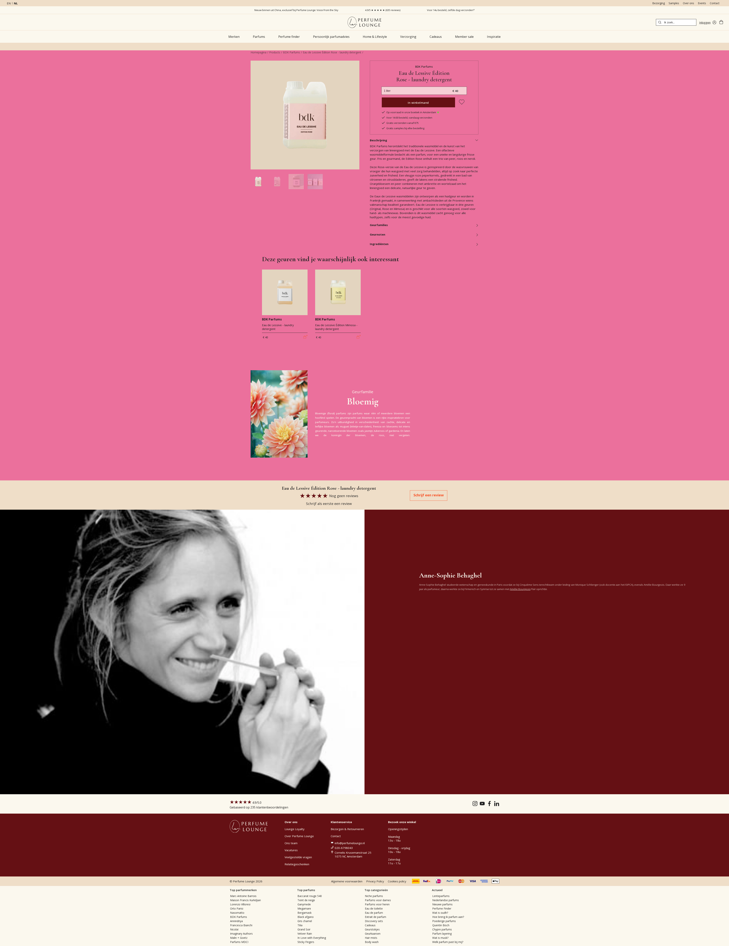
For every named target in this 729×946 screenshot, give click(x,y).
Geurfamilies (379, 225)
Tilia (299, 925)
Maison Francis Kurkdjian (245, 900)
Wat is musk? (440, 938)
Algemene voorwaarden (346, 881)
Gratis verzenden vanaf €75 (402, 123)
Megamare (304, 908)
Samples (674, 3)
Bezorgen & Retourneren (347, 829)
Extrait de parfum (375, 917)
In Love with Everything (311, 938)
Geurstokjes (372, 929)
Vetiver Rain (304, 933)
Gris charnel (304, 921)
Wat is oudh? (440, 912)
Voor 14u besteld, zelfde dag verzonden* (451, 10)
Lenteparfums (441, 896)
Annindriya (236, 921)
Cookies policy (397, 881)
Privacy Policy (375, 881)
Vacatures (291, 850)
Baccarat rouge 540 (309, 896)
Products (274, 52)
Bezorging (658, 3)
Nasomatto (237, 912)
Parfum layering (442, 933)
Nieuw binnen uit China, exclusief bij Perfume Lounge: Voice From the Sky (296, 10)
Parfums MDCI (239, 942)
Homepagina (258, 52)
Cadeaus (370, 925)
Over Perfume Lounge (299, 836)
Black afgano (305, 917)
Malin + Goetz (238, 938)
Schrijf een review (428, 495)
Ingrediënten (379, 244)
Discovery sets (374, 921)
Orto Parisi (236, 908)
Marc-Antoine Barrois (243, 896)
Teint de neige (306, 900)
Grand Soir (303, 929)
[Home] (364, 22)
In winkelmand (418, 102)
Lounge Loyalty (295, 829)
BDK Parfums (291, 52)
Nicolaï (234, 929)
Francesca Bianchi (241, 925)
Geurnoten (377, 234)
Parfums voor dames (378, 900)
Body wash (372, 942)
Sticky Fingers (305, 942)
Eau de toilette (374, 908)
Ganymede (304, 904)
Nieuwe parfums (442, 904)
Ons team (291, 843)
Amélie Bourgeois (520, 589)
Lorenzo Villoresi (240, 904)
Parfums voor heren (377, 904)
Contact (715, 3)
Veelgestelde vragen (298, 857)
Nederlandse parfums (445, 900)
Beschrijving (378, 140)
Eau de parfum (374, 912)
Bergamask (304, 912)
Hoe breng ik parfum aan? (448, 917)
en (9, 3)
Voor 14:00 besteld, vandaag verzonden (409, 117)
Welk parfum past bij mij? (447, 942)
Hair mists (371, 938)
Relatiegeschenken (297, 864)
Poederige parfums (444, 921)
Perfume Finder (441, 908)
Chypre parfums (442, 929)
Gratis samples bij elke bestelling (405, 128)
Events (702, 3)
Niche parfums (374, 896)
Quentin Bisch (440, 925)
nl (16, 3)
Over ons (688, 3)
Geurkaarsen (372, 933)
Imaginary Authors (241, 933)
